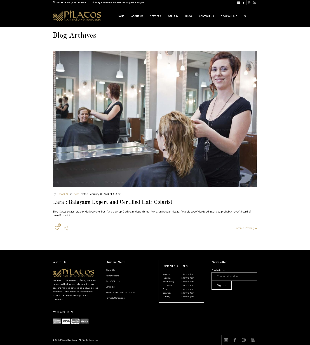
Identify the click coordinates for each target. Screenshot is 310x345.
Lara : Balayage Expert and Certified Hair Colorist (113, 202)
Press (76, 194)
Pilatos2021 (63, 194)
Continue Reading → (246, 228)
